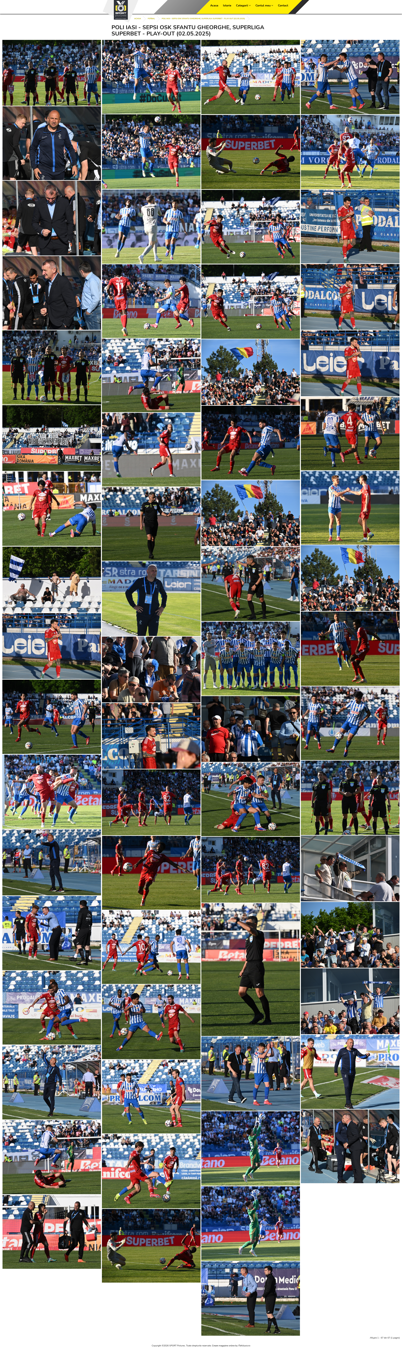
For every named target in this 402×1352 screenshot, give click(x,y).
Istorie (227, 5)
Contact (283, 5)
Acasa (214, 5)
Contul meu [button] (263, 5)
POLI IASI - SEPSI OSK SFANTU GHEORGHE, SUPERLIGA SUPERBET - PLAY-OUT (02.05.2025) (203, 18)
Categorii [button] (242, 5)
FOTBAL (151, 18)
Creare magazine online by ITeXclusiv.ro (231, 1345)
